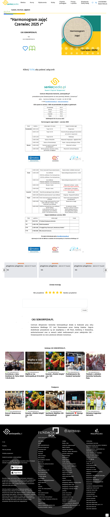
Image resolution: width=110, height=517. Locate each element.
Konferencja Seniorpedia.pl (45, 497)
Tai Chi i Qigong (90, 459)
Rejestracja (102, 4)
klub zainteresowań (43, 493)
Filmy (39, 468)
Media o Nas (65, 443)
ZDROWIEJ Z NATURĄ (91, 496)
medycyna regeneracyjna (68, 445)
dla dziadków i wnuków (44, 459)
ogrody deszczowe (67, 470)
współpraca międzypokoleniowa (94, 486)
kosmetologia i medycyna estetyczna (47, 499)
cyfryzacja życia (42, 449)
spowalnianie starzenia (92, 443)
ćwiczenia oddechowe (91, 502)
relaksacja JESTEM (67, 507)
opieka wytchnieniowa (68, 476)
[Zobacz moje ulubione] (92, 3)
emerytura (41, 466)
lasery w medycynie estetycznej (46, 505)
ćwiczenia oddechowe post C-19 (94, 504)
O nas (3, 442)
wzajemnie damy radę (91, 490)
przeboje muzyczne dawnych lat (70, 503)
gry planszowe (42, 474)
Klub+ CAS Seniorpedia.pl (44, 488)
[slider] (21, 263)
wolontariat (89, 484)
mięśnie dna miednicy (67, 449)
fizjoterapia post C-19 (43, 470)
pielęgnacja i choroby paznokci (70, 486)
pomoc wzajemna (66, 495)
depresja (40, 453)
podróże (64, 490)
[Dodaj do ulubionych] (25, 48)
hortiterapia (41, 478)
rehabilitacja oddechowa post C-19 (71, 505)
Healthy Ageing (42, 476)
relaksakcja (89, 441)
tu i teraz (88, 461)
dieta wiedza (41, 457)
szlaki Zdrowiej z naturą (92, 455)
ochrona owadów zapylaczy (69, 466)
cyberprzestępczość (43, 447)
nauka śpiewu (65, 459)
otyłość (64, 478)
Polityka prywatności (7, 453)
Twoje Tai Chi (89, 463)
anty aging (40, 441)
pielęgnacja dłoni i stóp (68, 484)
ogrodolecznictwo (67, 468)
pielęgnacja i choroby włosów (69, 488)
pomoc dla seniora (67, 493)
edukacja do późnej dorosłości (46, 464)
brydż (39, 443)
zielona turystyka (90, 498)
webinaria (88, 473)
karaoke (40, 486)
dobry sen (40, 462)
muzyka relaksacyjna (67, 453)
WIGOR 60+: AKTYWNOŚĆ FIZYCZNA (95, 475)
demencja (40, 451)
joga (39, 484)
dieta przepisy (42, 455)
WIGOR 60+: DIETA (91, 477)
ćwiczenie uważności (91, 508)
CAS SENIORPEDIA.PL (43, 445)
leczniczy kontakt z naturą (45, 507)
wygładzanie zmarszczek (92, 488)
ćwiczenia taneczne (91, 506)
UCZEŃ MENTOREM (91, 465)
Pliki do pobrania (6, 449)
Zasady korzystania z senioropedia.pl (11, 457)
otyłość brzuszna (66, 480)
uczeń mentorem (90, 467)
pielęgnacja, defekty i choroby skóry (71, 482)
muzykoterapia (66, 455)
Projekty (4, 446)
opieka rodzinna (66, 474)
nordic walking (66, 462)
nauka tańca (65, 457)
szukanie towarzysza (91, 457)
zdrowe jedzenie (90, 494)
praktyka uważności (67, 499)
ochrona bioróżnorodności (69, 464)
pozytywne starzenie (67, 497)
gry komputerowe (43, 472)
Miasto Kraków (66, 447)
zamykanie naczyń (91, 492)
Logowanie (102, 2)
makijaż (64, 441)
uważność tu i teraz (91, 469)
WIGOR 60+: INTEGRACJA (92, 479)
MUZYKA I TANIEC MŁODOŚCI (69, 451)
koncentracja (41, 495)
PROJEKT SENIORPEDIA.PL (69, 501)
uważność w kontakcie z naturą (94, 471)
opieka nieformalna (67, 472)
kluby (39, 490)
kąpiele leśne (41, 503)
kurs (39, 501)
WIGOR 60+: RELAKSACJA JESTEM (94, 482)
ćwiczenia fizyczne (91, 500)
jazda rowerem (42, 482)
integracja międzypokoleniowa (46, 480)
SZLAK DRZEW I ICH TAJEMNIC (94, 453)
